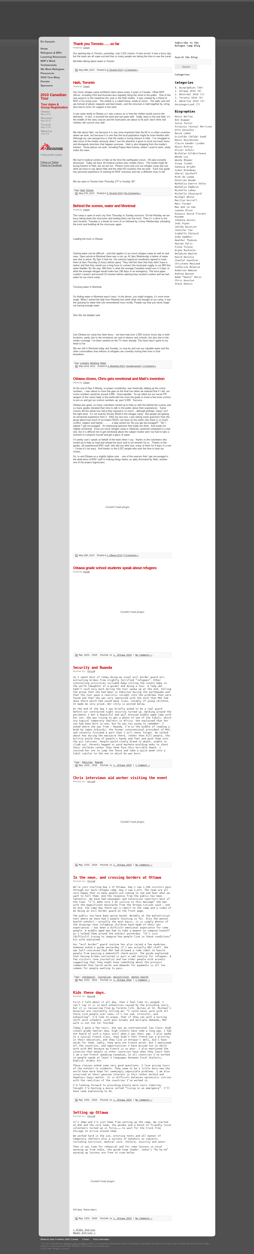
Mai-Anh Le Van (185, 207)
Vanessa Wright (185, 166)
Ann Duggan (182, 119)
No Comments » (132, 193)
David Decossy (184, 257)
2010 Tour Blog (50, 77)
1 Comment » (131, 70)
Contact (85, 1239)
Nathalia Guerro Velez (190, 183)
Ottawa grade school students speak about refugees (115, 568)
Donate (45, 81)
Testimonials (49, 65)
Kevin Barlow (184, 116)
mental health (139, 977)
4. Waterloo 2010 (187, 101)
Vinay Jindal (184, 163)
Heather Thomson (186, 240)
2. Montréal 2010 (116, 366)
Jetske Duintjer (186, 226)
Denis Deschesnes (187, 140)
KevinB (86, 572)
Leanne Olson (184, 210)
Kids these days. (89, 992)
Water (103, 363)
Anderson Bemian (186, 270)
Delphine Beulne (186, 253)
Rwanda (99, 762)
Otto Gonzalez (184, 130)
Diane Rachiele (185, 250)
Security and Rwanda (92, 667)
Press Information (101, 1239)
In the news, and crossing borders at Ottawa (117, 877)
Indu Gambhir (184, 236)
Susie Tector (184, 123)
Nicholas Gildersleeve (190, 153)
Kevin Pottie (184, 146)
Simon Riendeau (185, 170)
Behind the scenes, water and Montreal (104, 206)
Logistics (84, 363)
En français (48, 41)
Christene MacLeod (187, 263)
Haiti (82, 190)
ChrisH (86, 48)
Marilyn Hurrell (186, 200)
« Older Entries (84, 1229)
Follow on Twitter (50, 162)
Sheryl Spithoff (186, 173)
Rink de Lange (184, 176)
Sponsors (47, 85)
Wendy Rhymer (184, 160)
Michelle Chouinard (188, 193)
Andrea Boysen (184, 273)
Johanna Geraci (185, 220)
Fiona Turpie (184, 246)
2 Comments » (131, 555)
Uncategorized (133, 366)
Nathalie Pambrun (187, 187)
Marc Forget (183, 203)
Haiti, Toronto (84, 82)
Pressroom (47, 73)
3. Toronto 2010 (115, 70)
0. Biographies (185, 87)
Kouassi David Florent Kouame (190, 215)
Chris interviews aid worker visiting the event (120, 778)
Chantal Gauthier (187, 260)
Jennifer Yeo (184, 230)
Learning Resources (53, 56)
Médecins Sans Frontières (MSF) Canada (59, 1239)
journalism (104, 977)
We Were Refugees (52, 69)
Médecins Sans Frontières (76, 1243)
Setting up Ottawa (90, 1112)
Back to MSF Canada (52, 154)
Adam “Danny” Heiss (188, 277)
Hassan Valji (184, 243)
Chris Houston (184, 280)
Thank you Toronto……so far (96, 44)
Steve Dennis (184, 283)
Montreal (46, 119)
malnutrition (121, 977)
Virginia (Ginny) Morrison (193, 126)
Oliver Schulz (184, 150)
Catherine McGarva (187, 267)
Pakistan (87, 762)
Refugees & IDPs (51, 52)
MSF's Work (48, 60)
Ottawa (46, 112)
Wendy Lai (181, 156)
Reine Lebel (183, 133)
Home (44, 48)
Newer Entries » (84, 1232)
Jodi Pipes (182, 223)
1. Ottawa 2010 (114, 555)
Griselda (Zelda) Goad (190, 136)
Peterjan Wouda (185, 180)
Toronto (46, 125)
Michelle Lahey (185, 190)
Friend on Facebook (51, 165)
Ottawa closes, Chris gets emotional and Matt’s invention (118, 379)
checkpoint (88, 977)
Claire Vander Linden (190, 143)
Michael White (184, 197)
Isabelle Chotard (187, 233)
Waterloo (46, 132)
